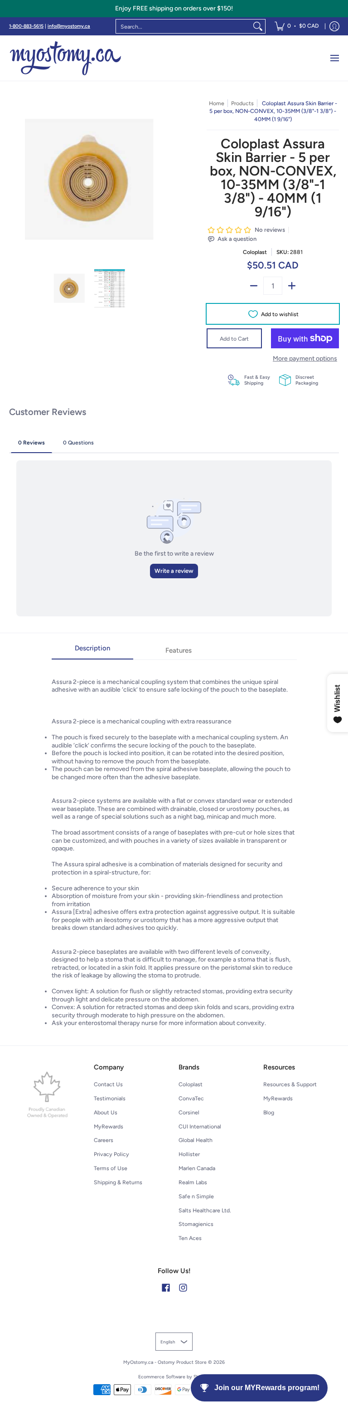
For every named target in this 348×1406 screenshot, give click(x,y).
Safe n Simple (196, 1196)
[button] (166, 1287)
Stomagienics (196, 1223)
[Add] (291, 285)
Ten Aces (190, 1238)
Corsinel (189, 1112)
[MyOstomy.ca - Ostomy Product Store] (65, 58)
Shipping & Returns (118, 1182)
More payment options (305, 358)
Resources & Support (290, 1084)
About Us (105, 1112)
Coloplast (255, 252)
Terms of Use (110, 1168)
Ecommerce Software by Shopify (174, 1377)
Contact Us (108, 1084)
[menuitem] (296, 26)
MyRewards (108, 1126)
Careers (103, 1140)
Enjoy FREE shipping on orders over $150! (174, 8)
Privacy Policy (111, 1154)
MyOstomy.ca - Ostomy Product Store (165, 1362)
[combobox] (183, 26)
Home (216, 103)
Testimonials (110, 1098)
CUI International (200, 1126)
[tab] (92, 651)
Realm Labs (193, 1182)
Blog (268, 1112)
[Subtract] (253, 285)
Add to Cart (234, 338)
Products (242, 103)
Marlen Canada (197, 1168)
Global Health (196, 1140)
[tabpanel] (174, 843)
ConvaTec (191, 1098)
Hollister (189, 1154)
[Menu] (334, 58)
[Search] (258, 26)
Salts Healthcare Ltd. (205, 1210)
